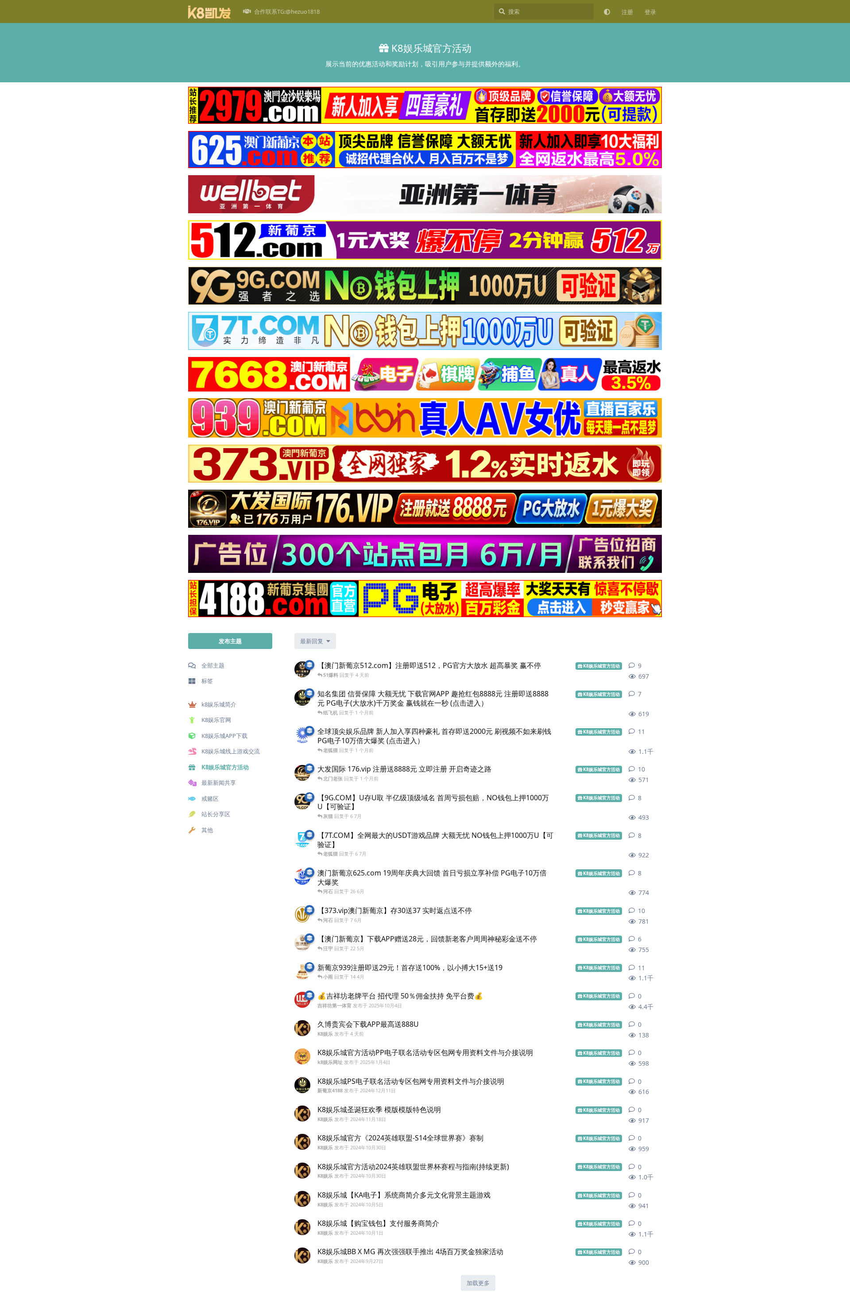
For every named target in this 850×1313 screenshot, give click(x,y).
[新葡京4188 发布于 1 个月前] (302, 698)
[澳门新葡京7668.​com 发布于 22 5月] (302, 943)
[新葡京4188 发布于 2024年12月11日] (302, 1085)
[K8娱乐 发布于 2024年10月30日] (302, 1142)
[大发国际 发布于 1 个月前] (302, 773)
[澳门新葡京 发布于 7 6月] (302, 914)
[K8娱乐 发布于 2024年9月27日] (302, 1255)
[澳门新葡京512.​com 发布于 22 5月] (302, 669)
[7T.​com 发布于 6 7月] (302, 839)
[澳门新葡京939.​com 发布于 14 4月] (302, 971)
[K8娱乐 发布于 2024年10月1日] (302, 1227)
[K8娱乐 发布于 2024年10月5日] (302, 1199)
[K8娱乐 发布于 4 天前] (302, 1028)
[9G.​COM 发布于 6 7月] (302, 802)
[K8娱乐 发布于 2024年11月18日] (302, 1113)
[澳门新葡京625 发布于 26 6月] (302, 877)
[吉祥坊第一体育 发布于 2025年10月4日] (302, 1000)
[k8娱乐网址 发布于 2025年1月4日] (302, 1056)
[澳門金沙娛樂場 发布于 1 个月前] (302, 735)
